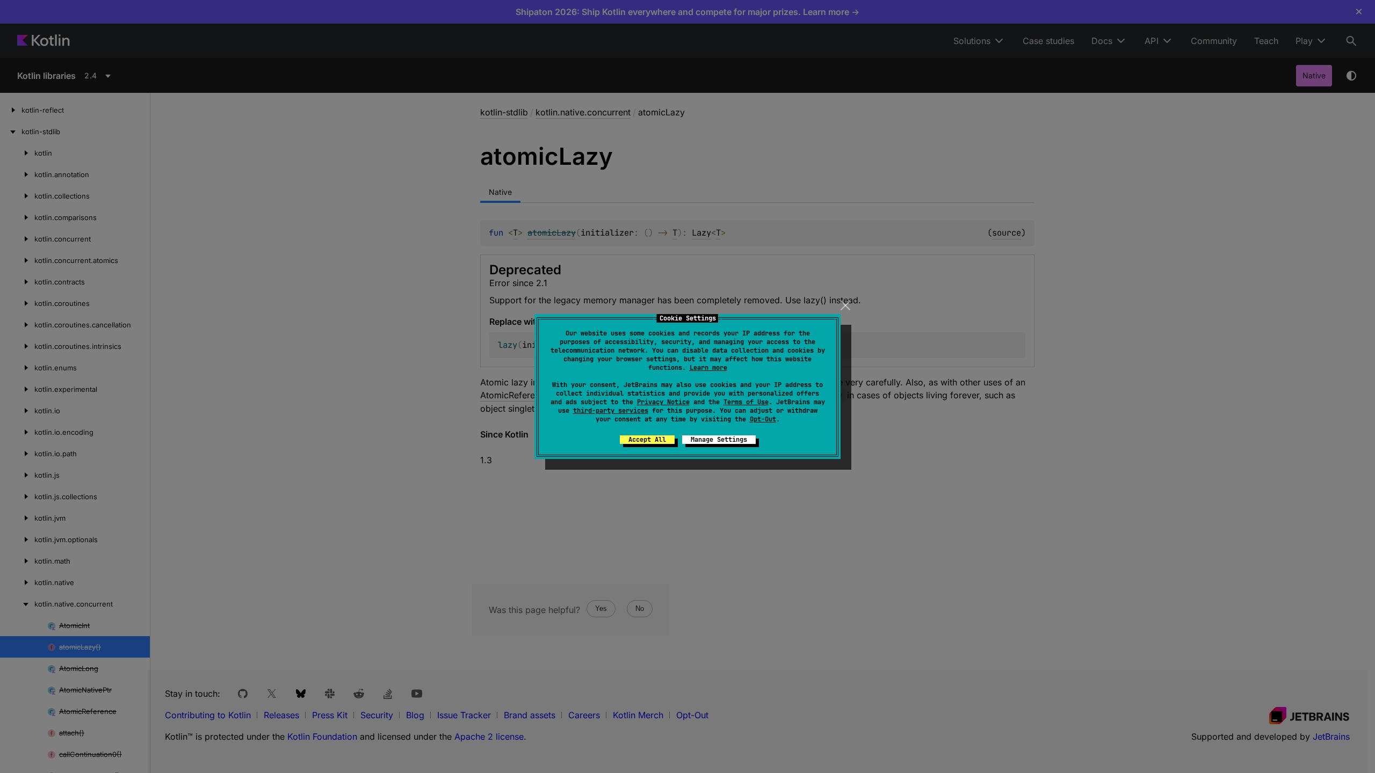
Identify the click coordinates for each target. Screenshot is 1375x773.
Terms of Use (746, 402)
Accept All (647, 439)
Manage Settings (719, 439)
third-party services (610, 410)
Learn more (708, 367)
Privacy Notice (663, 402)
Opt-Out (763, 419)
